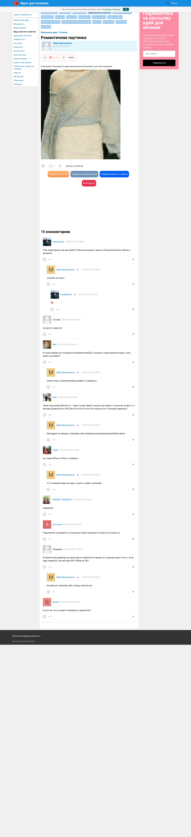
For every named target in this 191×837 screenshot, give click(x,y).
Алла (54, 397)
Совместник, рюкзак (22, 62)
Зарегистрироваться (23, 15)
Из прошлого (19, 51)
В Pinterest (89, 183)
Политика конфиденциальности (26, 636)
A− (45, 57)
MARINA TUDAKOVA (61, 499)
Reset (71, 57)
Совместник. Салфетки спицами (24, 67)
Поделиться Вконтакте (84, 174)
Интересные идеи (21, 20)
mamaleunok (58, 241)
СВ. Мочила (19, 76)
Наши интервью (20, 59)
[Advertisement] (65, 211)
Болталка (18, 43)
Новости (17, 73)
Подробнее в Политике (111, 9)
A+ (64, 57)
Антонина (57, 524)
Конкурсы (18, 84)
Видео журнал (20, 28)
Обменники (18, 80)
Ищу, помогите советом (25, 32)
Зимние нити (19, 39)
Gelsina (55, 602)
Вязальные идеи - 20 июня (54, 32)
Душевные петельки (22, 36)
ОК (126, 9)
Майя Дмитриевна (62, 43)
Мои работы (19, 24)
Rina (54, 344)
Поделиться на (114, 174)
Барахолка (18, 47)
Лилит (55, 450)
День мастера (20, 55)
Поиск (174, 3)
